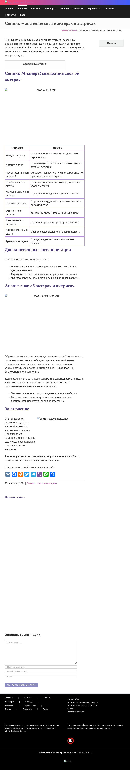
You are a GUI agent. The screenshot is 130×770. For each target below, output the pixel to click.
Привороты (30, 705)
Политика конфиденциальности (82, 702)
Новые (111, 43)
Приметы (27, 709)
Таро (45, 709)
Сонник (31, 483)
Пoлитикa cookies (75, 712)
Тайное (8, 709)
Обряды (29, 701)
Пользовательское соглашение (82, 705)
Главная (9, 698)
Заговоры (9, 701)
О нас (70, 709)
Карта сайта (73, 699)
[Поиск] (30, 14)
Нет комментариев (47, 483)
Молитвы (9, 705)
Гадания (46, 698)
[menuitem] (11, 8)
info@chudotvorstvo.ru (15, 731)
